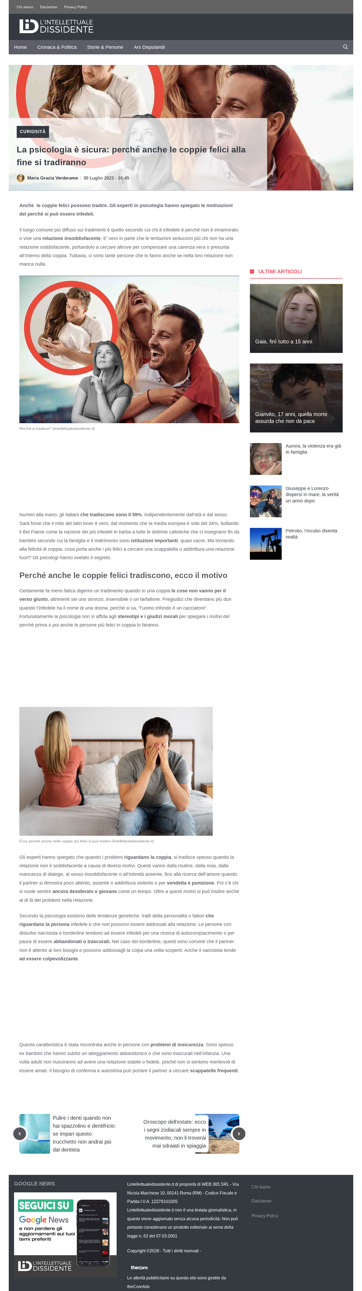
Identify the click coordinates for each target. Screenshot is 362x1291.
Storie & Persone (105, 47)
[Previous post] (19, 1134)
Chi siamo (25, 7)
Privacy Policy (75, 7)
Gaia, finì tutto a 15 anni (283, 341)
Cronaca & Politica (57, 47)
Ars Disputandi (149, 47)
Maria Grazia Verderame (52, 178)
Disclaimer (49, 7)
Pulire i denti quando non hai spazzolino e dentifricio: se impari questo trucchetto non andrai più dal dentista (84, 1134)
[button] (345, 47)
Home (20, 47)
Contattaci (211, 1251)
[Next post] (239, 1134)
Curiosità (33, 131)
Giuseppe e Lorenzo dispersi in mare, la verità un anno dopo (312, 495)
